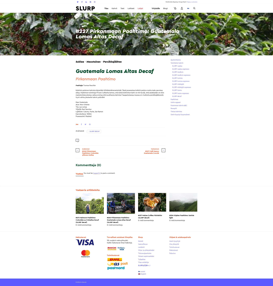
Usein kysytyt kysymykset (180, 114)
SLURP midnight (178, 84)
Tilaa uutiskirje (143, 262)
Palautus (172, 253)
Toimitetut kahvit (177, 63)
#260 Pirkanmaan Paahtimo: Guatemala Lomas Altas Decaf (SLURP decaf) (119, 220)
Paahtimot (174, 99)
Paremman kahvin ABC (179, 105)
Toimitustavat (174, 247)
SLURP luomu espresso (180, 93)
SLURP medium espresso (181, 75)
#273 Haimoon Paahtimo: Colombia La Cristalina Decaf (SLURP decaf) (87, 220)
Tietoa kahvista (176, 111)
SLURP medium (177, 72)
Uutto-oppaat (176, 102)
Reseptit (174, 108)
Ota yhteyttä (174, 244)
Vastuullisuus (142, 244)
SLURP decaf (95, 131)
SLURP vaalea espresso (180, 69)
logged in (96, 173)
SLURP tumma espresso (181, 81)
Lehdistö (141, 247)
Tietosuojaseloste (144, 253)
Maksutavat (173, 250)
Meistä (140, 241)
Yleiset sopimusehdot (146, 256)
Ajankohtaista (176, 60)
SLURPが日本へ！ (144, 265)
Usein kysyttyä (174, 241)
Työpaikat (141, 259)
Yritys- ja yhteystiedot (146, 250)
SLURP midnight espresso (181, 87)
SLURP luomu (177, 90)
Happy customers (192, 2)
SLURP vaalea (177, 66)
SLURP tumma (177, 78)
